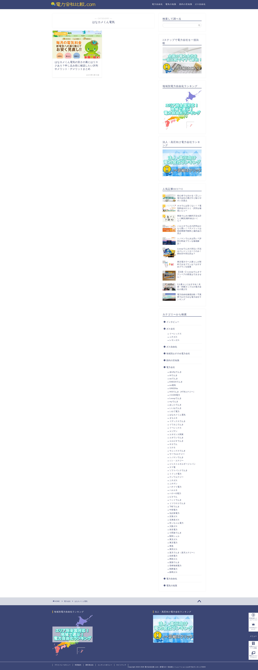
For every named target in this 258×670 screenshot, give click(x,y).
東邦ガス (173, 549)
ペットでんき (175, 500)
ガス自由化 (200, 4)
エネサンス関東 (176, 434)
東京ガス (173, 539)
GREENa (173, 388)
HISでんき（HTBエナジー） (182, 392)
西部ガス (173, 559)
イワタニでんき (176, 425)
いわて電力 (174, 411)
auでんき (173, 379)
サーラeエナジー (177, 454)
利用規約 (78, 665)
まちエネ (173, 418)
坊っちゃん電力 (176, 523)
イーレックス (175, 334)
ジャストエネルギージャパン (182, 464)
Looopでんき (175, 398)
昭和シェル (174, 536)
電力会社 (170, 367)
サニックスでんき (177, 451)
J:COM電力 (174, 395)
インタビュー (172, 322)
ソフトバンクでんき (178, 470)
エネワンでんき (176, 438)
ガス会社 (170, 329)
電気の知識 (170, 4)
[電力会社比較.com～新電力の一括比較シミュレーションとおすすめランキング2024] (73, 6)
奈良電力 (173, 530)
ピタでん (173, 497)
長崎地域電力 (175, 566)
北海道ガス (174, 520)
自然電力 (173, 556)
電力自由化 (157, 4)
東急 (171, 546)
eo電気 (172, 385)
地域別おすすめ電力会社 (178, 353)
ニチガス (173, 337)
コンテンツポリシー (105, 665)
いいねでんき (175, 408)
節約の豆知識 (185, 4)
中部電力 (173, 510)
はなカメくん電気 (177, 415)
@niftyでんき (175, 372)
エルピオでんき (176, 441)
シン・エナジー (176, 461)
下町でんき (174, 507)
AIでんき (173, 375)
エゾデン (173, 431)
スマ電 (172, 467)
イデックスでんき (177, 421)
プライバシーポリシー (63, 665)
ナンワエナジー (176, 477)
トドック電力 (175, 474)
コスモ (172, 448)
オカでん (173, 444)
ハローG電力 (175, 493)
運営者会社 (89, 665)
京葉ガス (173, 516)
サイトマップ (121, 665)
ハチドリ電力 (175, 487)
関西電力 (173, 569)
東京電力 (173, 543)
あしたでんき (175, 405)
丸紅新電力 (174, 513)
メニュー (253, 636)
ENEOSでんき (176, 382)
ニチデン (173, 484)
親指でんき (174, 562)
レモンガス (174, 340)
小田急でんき (175, 533)
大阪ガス (173, 526)
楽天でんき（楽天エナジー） (182, 553)
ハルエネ (173, 490)
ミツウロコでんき (177, 503)
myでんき (173, 402)
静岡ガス (173, 572)
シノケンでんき (176, 457)
